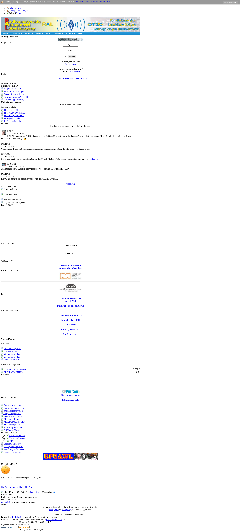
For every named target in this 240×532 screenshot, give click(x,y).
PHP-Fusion (17, 517)
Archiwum (70, 184)
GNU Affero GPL (54, 519)
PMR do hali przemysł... (14, 91)
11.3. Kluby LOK (12, 110)
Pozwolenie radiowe (13, 452)
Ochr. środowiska (17, 435)
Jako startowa (15, 8)
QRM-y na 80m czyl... (13, 430)
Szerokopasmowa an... (13, 408)
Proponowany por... (12, 348)
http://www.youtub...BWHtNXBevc (17, 487)
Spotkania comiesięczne (14, 94)
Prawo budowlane (17, 438)
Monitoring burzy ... (12, 419)
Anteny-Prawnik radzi (13, 446)
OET (11, 441)
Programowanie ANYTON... (17, 97)
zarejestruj (66, 509)
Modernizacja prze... (12, 424)
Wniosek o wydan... (13, 354)
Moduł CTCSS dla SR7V (15, 422)
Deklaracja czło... (11, 351)
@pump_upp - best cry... (15, 100)
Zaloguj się (6, 502)
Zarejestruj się (70, 64)
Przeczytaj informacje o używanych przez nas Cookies (92, 1)
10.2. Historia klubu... (13, 121)
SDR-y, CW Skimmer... (14, 416)
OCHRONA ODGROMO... (16, 369)
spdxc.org (94, 159)
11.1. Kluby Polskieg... (14, 115)
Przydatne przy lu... (12, 413)
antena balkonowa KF (13, 411)
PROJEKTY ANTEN (13, 372)
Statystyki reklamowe (70, 395)
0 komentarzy (34, 492)
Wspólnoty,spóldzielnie (14, 449)
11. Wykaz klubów (12, 118)
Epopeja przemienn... (12, 405)
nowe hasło (75, 71)
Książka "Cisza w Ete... (14, 88)
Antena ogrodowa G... (13, 427)
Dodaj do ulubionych (18, 10)
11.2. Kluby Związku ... (14, 113)
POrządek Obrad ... (12, 360)
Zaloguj (19, 13)
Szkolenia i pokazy (12, 444)
